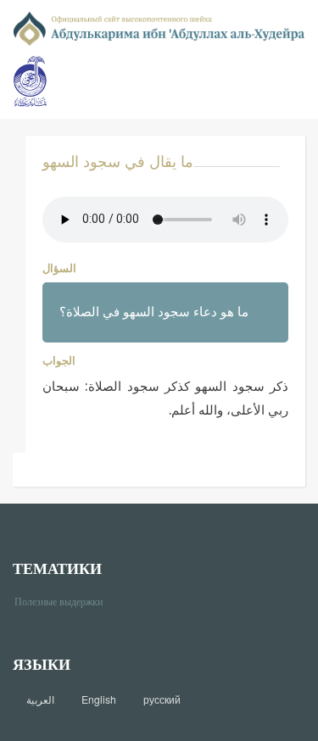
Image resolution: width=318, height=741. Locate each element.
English (98, 699)
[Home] (159, 28)
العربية (40, 699)
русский (162, 699)
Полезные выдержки (65, 600)
